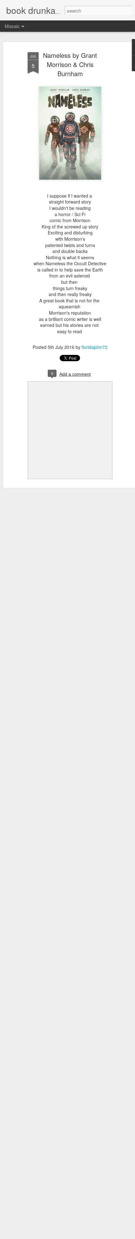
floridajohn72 (94, 347)
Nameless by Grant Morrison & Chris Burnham (70, 64)
